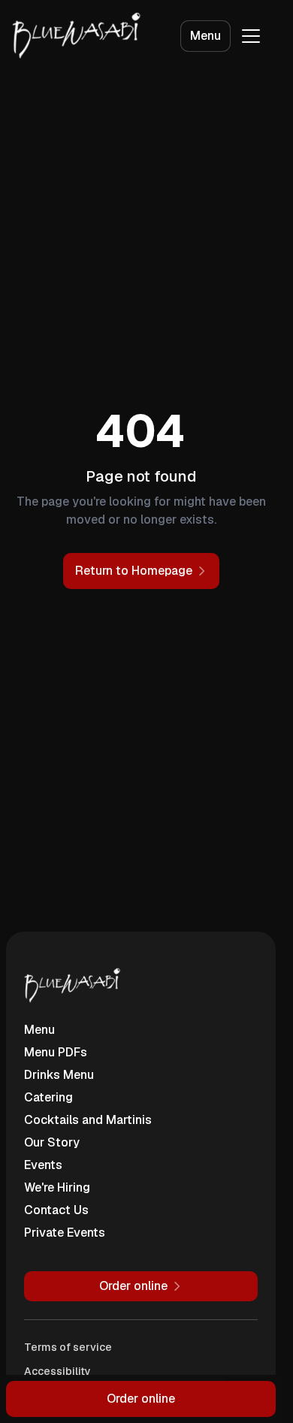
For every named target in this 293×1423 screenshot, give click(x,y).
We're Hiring (57, 1187)
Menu (205, 36)
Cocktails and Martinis (88, 1120)
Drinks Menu (59, 1075)
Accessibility (57, 1371)
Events (43, 1165)
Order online (141, 1398)
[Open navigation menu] (251, 36)
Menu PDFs (55, 1052)
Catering (48, 1097)
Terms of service (68, 1347)
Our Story (52, 1142)
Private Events (64, 1232)
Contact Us (56, 1210)
